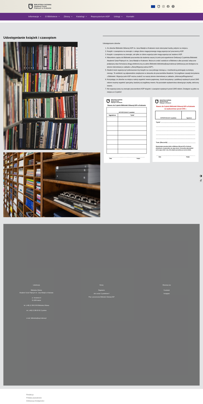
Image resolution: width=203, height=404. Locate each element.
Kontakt (130, 16)
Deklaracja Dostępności (35, 401)
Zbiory (67, 16)
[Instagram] (163, 6)
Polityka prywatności (34, 398)
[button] (40, 16)
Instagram (167, 293)
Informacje (33, 16)
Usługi (117, 16)
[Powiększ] (147, 100)
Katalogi (80, 16)
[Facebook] (168, 6)
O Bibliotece (51, 16)
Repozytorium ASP (100, 16)
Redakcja (30, 395)
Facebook (167, 290)
